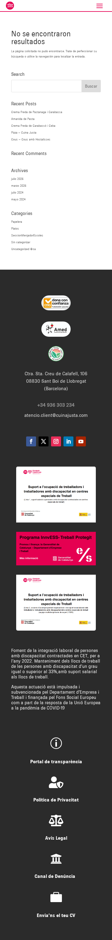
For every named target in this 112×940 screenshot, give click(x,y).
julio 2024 (17, 192)
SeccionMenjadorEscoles (27, 235)
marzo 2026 (18, 185)
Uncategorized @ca (23, 249)
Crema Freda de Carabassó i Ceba (33, 125)
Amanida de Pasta (23, 119)
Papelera (16, 221)
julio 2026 (17, 178)
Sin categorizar (20, 242)
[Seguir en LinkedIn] (68, 441)
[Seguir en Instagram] (56, 441)
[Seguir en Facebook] (31, 441)
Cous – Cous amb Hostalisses (30, 139)
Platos (15, 228)
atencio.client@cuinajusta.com (56, 415)
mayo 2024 (18, 199)
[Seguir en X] (44, 441)
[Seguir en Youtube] (81, 441)
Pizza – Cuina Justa (23, 132)
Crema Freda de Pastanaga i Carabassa (36, 112)
